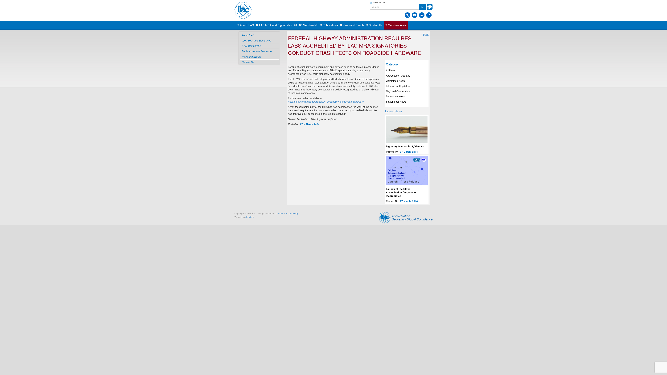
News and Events (353, 25)
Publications (330, 25)
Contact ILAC (282, 213)
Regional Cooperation (398, 91)
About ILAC (247, 25)
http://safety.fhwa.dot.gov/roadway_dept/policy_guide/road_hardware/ (326, 101)
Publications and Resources (257, 51)
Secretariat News (395, 96)
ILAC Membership (307, 25)
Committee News (395, 80)
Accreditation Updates (398, 75)
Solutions (249, 216)
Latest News (393, 111)
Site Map (294, 213)
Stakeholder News (396, 101)
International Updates (398, 86)
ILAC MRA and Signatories (275, 25)
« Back (425, 34)
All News (390, 70)
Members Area (397, 25)
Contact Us (375, 25)
